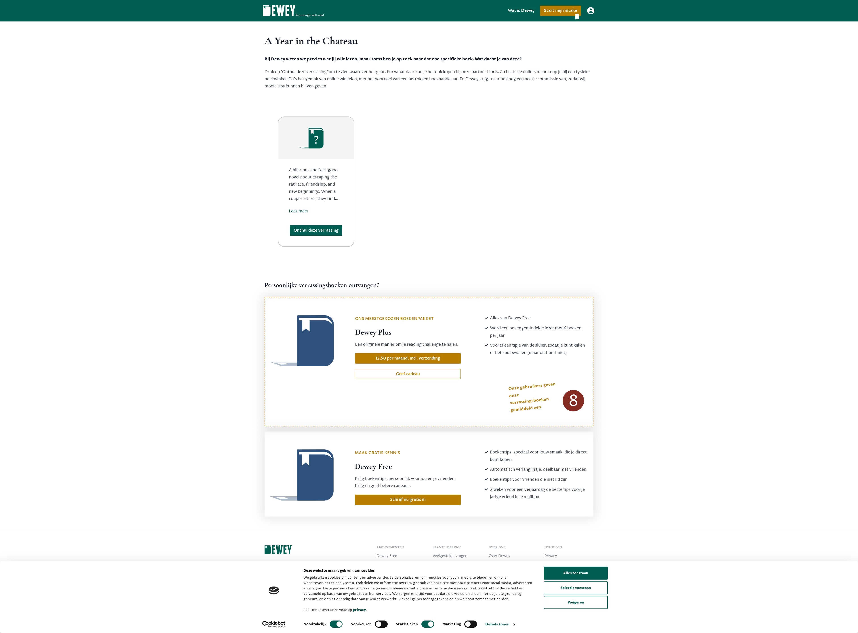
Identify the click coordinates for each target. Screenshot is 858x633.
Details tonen (497, 624)
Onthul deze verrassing (316, 230)
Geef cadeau (408, 374)
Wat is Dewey (521, 10)
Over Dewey (499, 556)
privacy (359, 610)
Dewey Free (386, 556)
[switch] (381, 624)
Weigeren (576, 602)
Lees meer (299, 211)
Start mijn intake (560, 10)
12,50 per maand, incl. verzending (407, 358)
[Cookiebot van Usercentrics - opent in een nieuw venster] (273, 624)
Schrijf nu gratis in (408, 499)
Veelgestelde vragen (450, 556)
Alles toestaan (575, 573)
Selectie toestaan (576, 588)
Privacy (551, 556)
